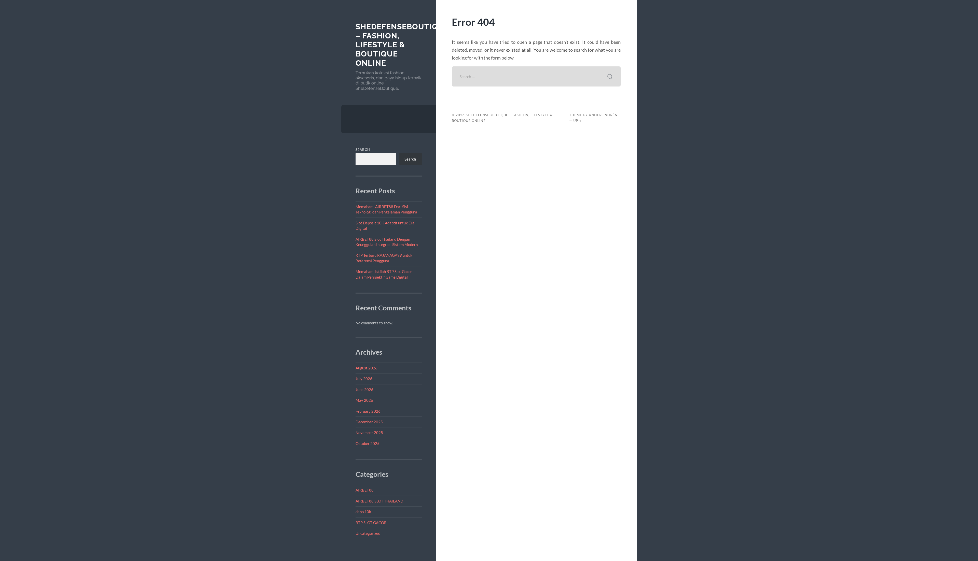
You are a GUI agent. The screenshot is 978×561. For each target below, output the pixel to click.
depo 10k (363, 511)
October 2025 (367, 443)
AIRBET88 (365, 490)
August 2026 (366, 368)
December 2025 (369, 422)
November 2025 (369, 432)
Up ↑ (577, 121)
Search (363, 150)
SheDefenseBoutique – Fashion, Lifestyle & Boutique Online (402, 44)
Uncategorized (368, 533)
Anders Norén (603, 115)
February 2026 (368, 411)
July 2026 (364, 378)
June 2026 (364, 389)
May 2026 (364, 400)
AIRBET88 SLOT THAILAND (379, 501)
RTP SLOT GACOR (371, 522)
